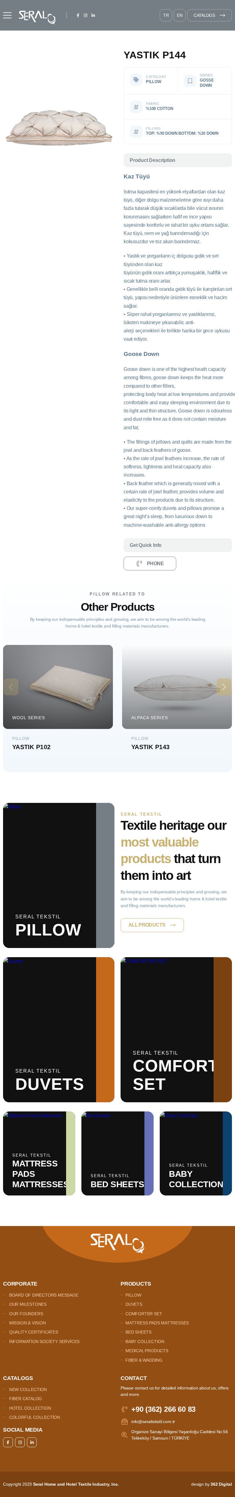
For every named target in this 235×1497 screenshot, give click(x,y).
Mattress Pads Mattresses (157, 1322)
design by (211, 1484)
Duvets (133, 1304)
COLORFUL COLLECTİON (34, 1417)
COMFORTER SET (143, 1313)
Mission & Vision (27, 1322)
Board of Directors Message (43, 1295)
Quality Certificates (33, 1332)
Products (136, 1284)
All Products (147, 925)
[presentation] (11, 687)
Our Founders (25, 1313)
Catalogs (204, 15)
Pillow (133, 1295)
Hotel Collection (29, 1408)
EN (180, 15)
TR (166, 15)
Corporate (20, 1284)
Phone (155, 563)
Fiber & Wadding (143, 1360)
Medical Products (146, 1350)
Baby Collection (144, 1341)
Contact (134, 1378)
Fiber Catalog (25, 1398)
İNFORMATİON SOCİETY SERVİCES (44, 1341)
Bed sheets (138, 1332)
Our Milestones (27, 1304)
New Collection (27, 1389)
